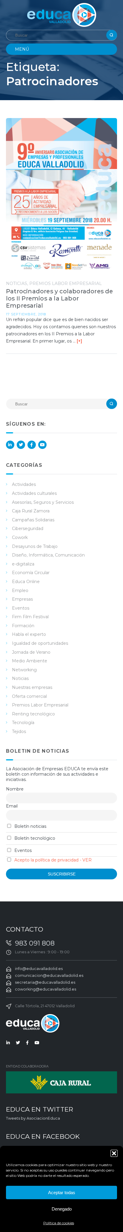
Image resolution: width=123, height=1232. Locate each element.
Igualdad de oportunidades (40, 643)
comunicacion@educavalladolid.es (49, 975)
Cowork (20, 537)
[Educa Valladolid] (61, 14)
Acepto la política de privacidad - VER (53, 860)
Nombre (15, 789)
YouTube (42, 445)
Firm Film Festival (30, 616)
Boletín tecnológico (34, 838)
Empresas (22, 599)
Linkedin (10, 445)
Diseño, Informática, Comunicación (48, 555)
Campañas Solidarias (33, 520)
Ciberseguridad (27, 528)
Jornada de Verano (31, 652)
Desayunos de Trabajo (35, 546)
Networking (24, 669)
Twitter (21, 445)
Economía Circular (31, 572)
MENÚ (22, 49)
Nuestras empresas (32, 687)
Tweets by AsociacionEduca (33, 1118)
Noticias (16, 283)
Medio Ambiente (29, 661)
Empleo (20, 590)
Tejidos (19, 731)
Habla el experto (29, 634)
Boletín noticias (29, 826)
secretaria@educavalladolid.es (45, 982)
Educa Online (26, 581)
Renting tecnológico (33, 714)
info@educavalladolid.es (39, 968)
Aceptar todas (61, 1192)
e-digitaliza (23, 564)
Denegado (62, 1208)
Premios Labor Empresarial (65, 283)
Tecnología (23, 722)
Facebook (31, 445)
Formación (23, 625)
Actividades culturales (34, 493)
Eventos (20, 608)
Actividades (24, 484)
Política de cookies (58, 1223)
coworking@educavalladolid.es (45, 989)
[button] (114, 1153)
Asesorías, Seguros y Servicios (43, 502)
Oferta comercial (29, 696)
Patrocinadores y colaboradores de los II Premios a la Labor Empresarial (59, 298)
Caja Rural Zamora (31, 511)
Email (12, 806)
